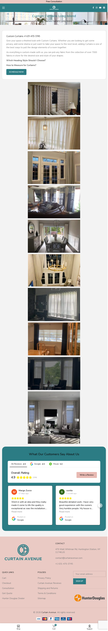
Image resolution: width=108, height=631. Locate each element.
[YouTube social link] (100, 8)
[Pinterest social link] (104, 8)
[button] (7, 505)
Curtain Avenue (48, 612)
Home (39, 21)
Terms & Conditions (47, 593)
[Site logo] (54, 7)
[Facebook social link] (93, 8)
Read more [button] (16, 511)
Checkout (6, 583)
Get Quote (7, 593)
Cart (4, 578)
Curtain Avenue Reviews (49, 583)
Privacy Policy (44, 578)
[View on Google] (14, 492)
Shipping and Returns (48, 588)
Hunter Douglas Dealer (13, 598)
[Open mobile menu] (3, 8)
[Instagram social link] (96, 8)
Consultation (8, 588)
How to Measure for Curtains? (21, 65)
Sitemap (42, 598)
